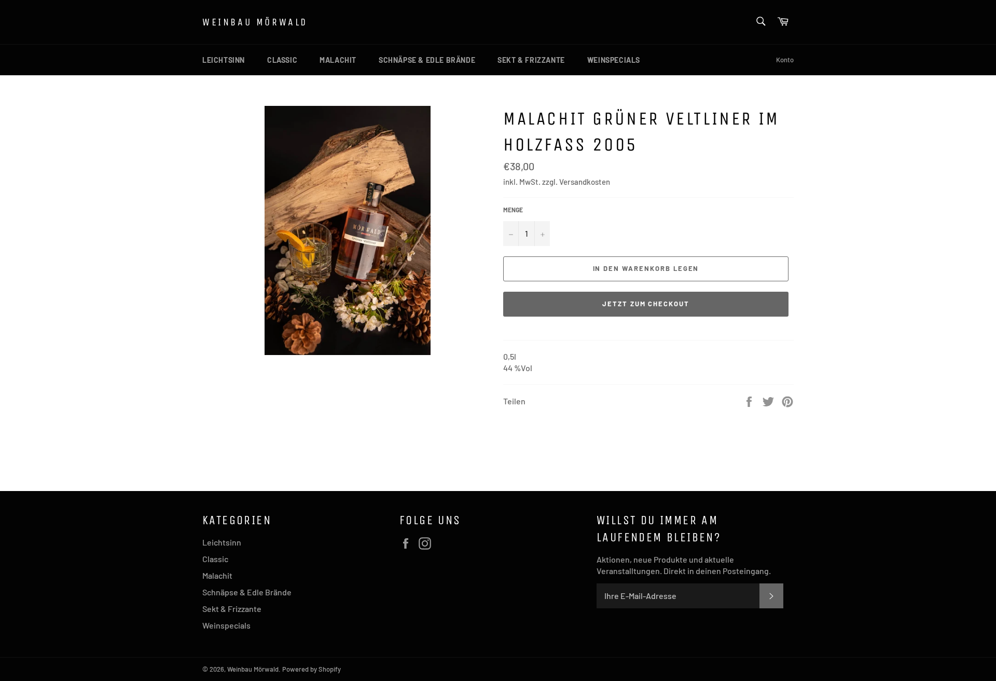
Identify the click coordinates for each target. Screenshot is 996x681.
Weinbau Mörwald (255, 22)
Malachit (338, 60)
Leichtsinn (223, 60)
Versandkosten (584, 181)
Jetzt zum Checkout (645, 303)
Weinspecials (613, 60)
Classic (282, 60)
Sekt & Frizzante (531, 60)
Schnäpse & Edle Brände (427, 60)
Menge (513, 209)
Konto (785, 60)
